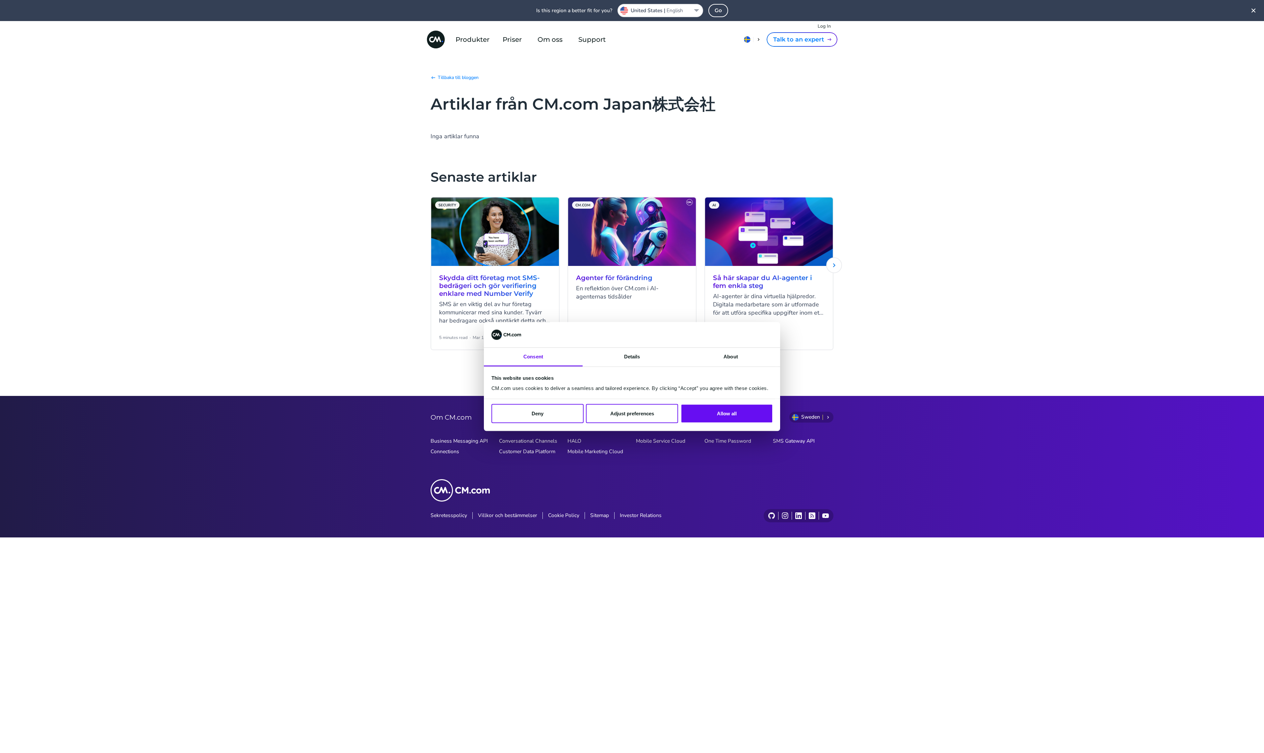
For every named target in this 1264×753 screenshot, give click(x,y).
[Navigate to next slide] (834, 265)
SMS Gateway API (794, 441)
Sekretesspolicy (449, 515)
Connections (445, 451)
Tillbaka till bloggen (458, 77)
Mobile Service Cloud (660, 441)
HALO (574, 441)
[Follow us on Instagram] (785, 516)
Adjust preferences (632, 413)
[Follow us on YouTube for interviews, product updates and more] (825, 516)
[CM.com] (436, 39)
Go (718, 10)
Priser (512, 39)
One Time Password (727, 441)
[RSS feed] (812, 516)
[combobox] (660, 10)
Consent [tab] (533, 356)
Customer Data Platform (527, 451)
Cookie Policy (563, 515)
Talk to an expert (798, 39)
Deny (537, 413)
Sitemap (599, 515)
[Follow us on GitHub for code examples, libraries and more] (771, 516)
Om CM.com (451, 417)
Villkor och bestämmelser (507, 515)
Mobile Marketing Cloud (595, 451)
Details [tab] (632, 356)
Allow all (727, 413)
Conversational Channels (528, 441)
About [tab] (731, 356)
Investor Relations (641, 515)
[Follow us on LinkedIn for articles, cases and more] (798, 516)
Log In (824, 26)
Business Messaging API (459, 441)
